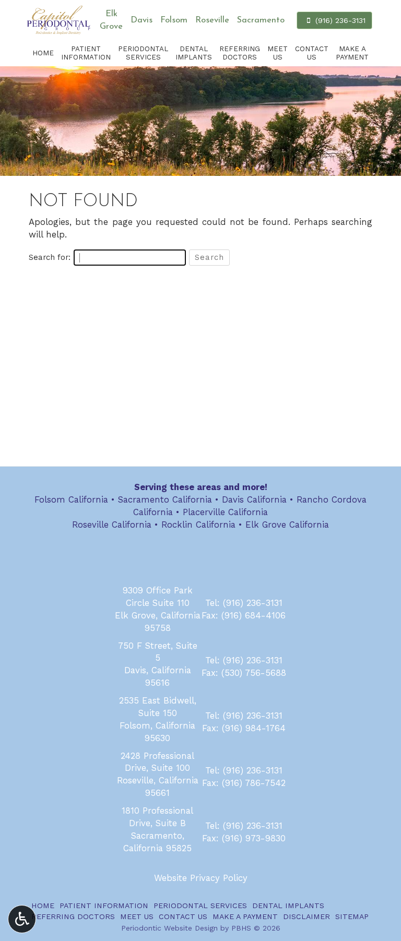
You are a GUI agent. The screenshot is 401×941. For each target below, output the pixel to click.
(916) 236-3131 (252, 603)
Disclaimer (306, 916)
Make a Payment (245, 916)
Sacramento (261, 20)
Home (43, 53)
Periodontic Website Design (169, 928)
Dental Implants (288, 905)
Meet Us (137, 916)
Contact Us (183, 916)
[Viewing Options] (22, 919)
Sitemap (352, 916)
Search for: (49, 257)
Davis (141, 20)
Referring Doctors (73, 916)
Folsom (173, 20)
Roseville (212, 20)
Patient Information (104, 905)
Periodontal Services (200, 905)
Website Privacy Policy (200, 878)
